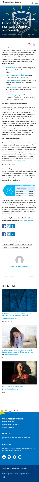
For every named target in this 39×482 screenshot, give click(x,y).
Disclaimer (23, 468)
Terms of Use (15, 468)
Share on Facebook (4, 226)
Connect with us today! (26, 220)
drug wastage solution (20, 161)
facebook (14, 457)
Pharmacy (32, 34)
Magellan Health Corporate (10, 424)
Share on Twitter (9, 226)
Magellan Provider (7, 427)
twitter (9, 457)
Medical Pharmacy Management (23, 244)
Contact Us (6, 433)
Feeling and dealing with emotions (13, 386)
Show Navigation (31, 2)
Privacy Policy (6, 468)
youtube (19, 457)
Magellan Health (11, 241)
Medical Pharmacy (8, 244)
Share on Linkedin (13, 226)
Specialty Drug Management (10, 247)
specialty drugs (24, 247)
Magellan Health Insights (10, 34)
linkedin (4, 457)
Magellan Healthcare (23, 241)
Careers (5, 445)
